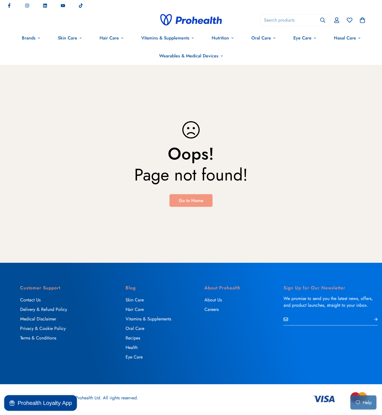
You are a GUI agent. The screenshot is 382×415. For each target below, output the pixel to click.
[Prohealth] (191, 20)
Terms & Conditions (38, 338)
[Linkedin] (45, 5)
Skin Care (67, 38)
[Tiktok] (81, 5)
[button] (362, 20)
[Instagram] (27, 5)
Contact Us (30, 300)
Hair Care (109, 38)
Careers (211, 309)
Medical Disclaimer (38, 319)
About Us (213, 300)
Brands (29, 38)
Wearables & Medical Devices (188, 56)
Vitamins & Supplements (165, 38)
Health (132, 347)
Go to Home (191, 200)
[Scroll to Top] (371, 384)
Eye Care (302, 38)
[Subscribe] (371, 319)
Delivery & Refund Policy (43, 309)
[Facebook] (9, 5)
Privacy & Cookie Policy (43, 328)
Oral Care (261, 38)
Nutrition (220, 38)
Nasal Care (345, 38)
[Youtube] (63, 5)
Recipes (133, 338)
